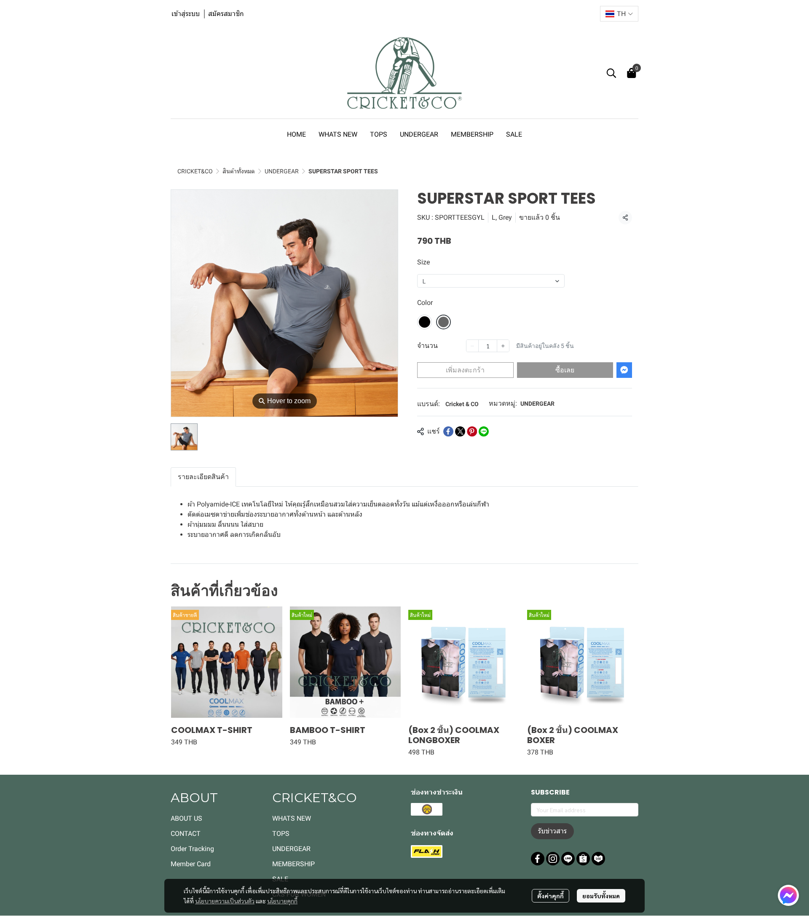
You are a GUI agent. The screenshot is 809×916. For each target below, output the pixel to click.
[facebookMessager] (788, 895)
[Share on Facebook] (448, 431)
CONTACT (186, 834)
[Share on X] (460, 431)
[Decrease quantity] (472, 346)
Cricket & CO (462, 404)
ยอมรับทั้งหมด (601, 896)
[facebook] (537, 858)
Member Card (191, 864)
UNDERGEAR (282, 171)
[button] (619, 14)
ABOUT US (186, 818)
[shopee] (583, 858)
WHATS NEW (291, 818)
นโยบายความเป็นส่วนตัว (224, 901)
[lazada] (598, 858)
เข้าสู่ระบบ (185, 14)
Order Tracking (192, 849)
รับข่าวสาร (552, 831)
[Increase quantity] (503, 346)
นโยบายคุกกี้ (282, 901)
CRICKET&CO (195, 171)
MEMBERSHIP (293, 864)
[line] (568, 858)
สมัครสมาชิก (226, 14)
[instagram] (553, 858)
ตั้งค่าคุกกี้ (550, 896)
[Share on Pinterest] (472, 431)
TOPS (280, 834)
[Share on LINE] (484, 431)
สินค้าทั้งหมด (238, 171)
